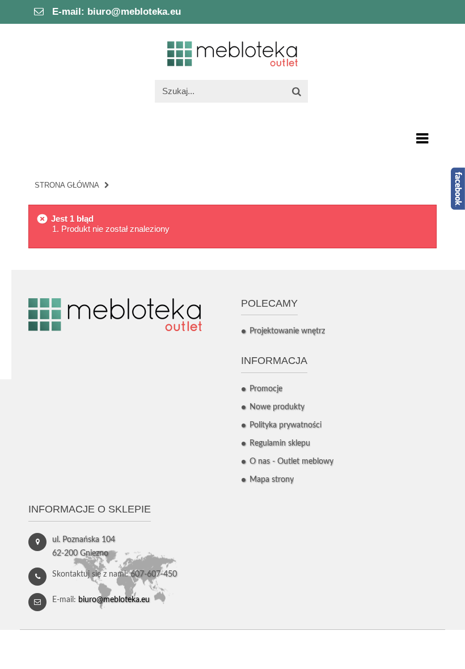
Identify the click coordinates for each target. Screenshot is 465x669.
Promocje (266, 389)
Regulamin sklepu (280, 443)
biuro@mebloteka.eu (134, 11)
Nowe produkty (277, 407)
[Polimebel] (232, 53)
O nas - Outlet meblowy (291, 461)
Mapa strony (272, 480)
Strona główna (67, 185)
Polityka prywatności (286, 425)
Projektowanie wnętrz (287, 331)
